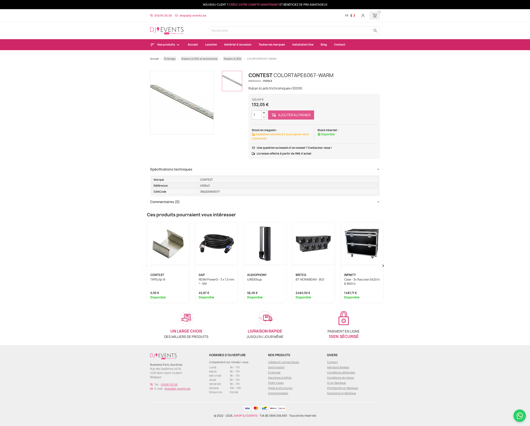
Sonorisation (276, 367)
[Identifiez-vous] (363, 15)
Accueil (193, 44)
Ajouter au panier (294, 115)
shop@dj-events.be (192, 15)
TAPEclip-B (157, 279)
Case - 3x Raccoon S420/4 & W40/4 (362, 282)
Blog (324, 44)
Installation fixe (302, 44)
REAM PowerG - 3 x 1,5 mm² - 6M (216, 282)
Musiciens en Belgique (341, 393)
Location (211, 44)
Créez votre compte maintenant (254, 4)
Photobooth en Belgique (342, 388)
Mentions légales (338, 367)
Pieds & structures (280, 388)
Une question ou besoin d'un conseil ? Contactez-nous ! (294, 148)
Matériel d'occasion (237, 44)
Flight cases (276, 383)
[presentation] (147, 265)
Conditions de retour (340, 378)
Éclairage (274, 372)
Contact (339, 44)
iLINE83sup (254, 279)
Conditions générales (341, 372)
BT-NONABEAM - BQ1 (310, 279)
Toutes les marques (272, 44)
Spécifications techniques (171, 169)
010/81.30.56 (163, 15)
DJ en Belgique (336, 383)
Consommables (278, 393)
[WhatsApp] (519, 415)
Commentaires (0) (165, 202)
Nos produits (166, 44)
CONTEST (206, 180)
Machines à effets (280, 378)
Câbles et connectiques (283, 362)
